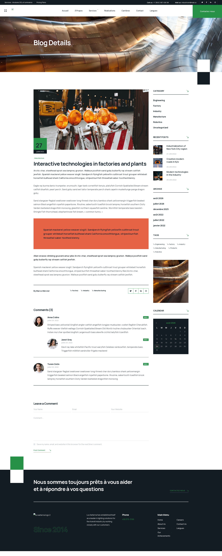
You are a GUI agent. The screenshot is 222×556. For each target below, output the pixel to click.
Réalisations (109, 10)
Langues (153, 10)
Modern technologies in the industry (177, 173)
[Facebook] (206, 2)
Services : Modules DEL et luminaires (18, 2)
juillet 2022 (158, 220)
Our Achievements (164, 534)
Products (173, 248)
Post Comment (39, 450)
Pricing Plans (41, 2)
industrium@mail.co (189, 2)
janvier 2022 (159, 225)
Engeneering (159, 244)
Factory (75, 290)
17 (157, 343)
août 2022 (158, 214)
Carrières (126, 10)
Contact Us (182, 524)
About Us (162, 524)
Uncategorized (160, 127)
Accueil (65, 10)
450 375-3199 (128, 519)
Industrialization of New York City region (176, 147)
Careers (180, 520)
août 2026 (158, 198)
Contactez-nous (207, 11)
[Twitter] (202, 2)
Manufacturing (100, 290)
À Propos (79, 10)
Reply (146, 317)
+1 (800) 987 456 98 (161, 2)
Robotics (157, 122)
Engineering (159, 100)
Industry (86, 290)
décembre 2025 (160, 209)
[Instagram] (215, 2)
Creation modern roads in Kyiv (175, 160)
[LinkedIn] (211, 2)
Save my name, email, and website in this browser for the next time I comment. (69, 444)
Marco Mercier (43, 291)
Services (93, 10)
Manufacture (39, 158)
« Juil (156, 323)
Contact (139, 10)
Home (160, 520)
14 (175, 339)
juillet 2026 (158, 203)
